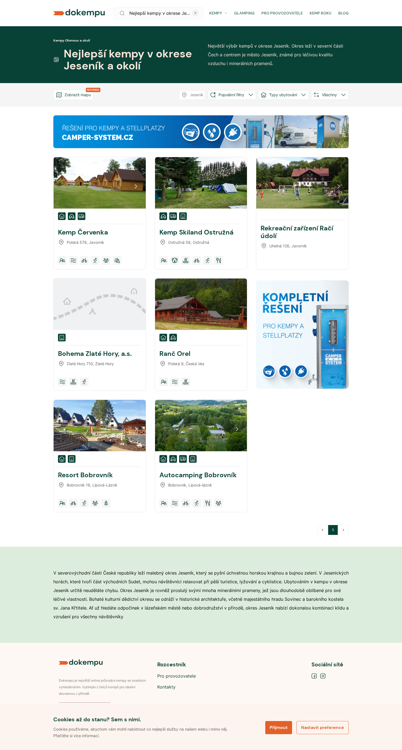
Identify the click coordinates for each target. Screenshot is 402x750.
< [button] (323, 530)
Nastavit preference (322, 727)
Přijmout (279, 727)
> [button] (343, 530)
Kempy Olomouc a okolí (71, 40)
